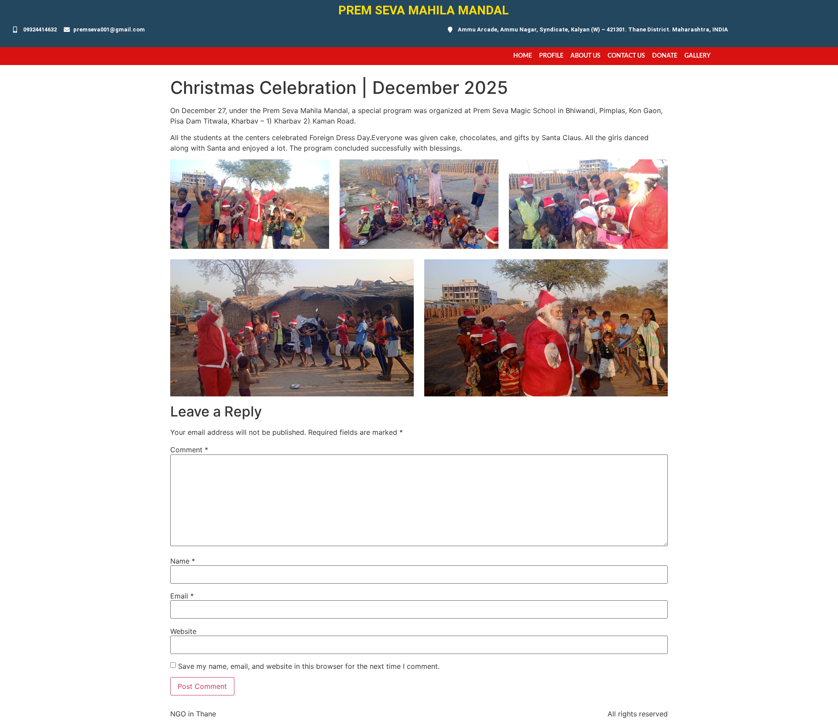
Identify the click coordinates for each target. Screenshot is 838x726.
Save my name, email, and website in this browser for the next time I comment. (309, 666)
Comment (189, 449)
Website (183, 631)
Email (182, 595)
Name (182, 560)
